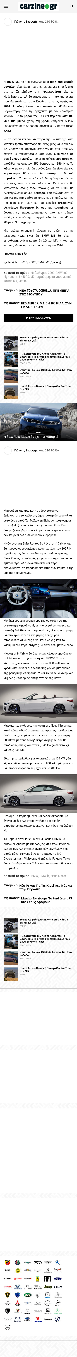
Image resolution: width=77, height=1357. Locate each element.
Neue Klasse (58, 876)
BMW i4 (44, 876)
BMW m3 (62, 273)
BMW (34, 876)
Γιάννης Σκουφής (25, 21)
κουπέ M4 (10, 281)
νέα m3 (23, 281)
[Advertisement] (38, 1150)
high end (9, 277)
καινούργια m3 (61, 277)
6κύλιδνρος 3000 (42, 273)
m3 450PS (22, 277)
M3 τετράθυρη (40, 277)
